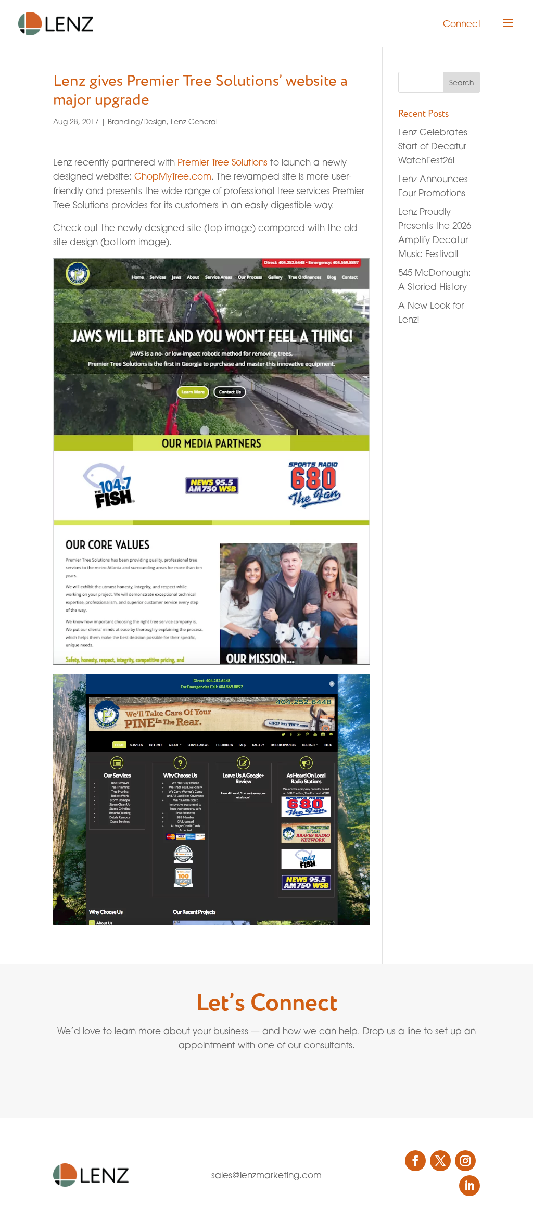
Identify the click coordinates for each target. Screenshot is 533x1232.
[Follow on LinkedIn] (469, 1185)
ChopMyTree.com (172, 176)
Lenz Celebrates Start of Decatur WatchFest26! (432, 146)
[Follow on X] (440, 1160)
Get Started (243, 1077)
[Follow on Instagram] (465, 1160)
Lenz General (194, 121)
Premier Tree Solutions (222, 162)
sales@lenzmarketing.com (266, 1175)
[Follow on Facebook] (415, 1160)
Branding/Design (137, 121)
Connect (462, 23)
